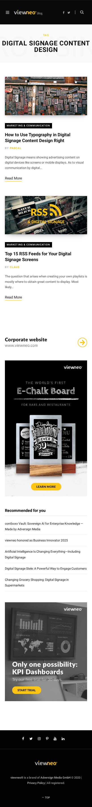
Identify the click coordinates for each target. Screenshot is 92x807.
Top (47, 797)
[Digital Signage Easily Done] (28, 12)
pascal (15, 148)
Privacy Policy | (36, 783)
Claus (15, 267)
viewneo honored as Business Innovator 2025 (36, 540)
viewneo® (16, 777)
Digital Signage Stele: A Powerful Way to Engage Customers (46, 568)
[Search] (79, 12)
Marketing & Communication (28, 125)
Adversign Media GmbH (55, 777)
